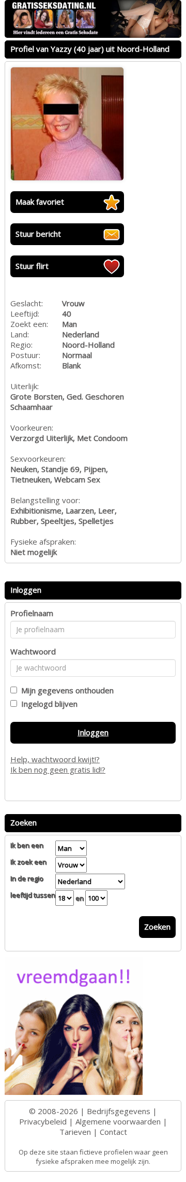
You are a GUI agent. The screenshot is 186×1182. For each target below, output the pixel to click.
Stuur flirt (32, 266)
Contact (113, 1132)
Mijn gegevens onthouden (65, 690)
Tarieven (75, 1132)
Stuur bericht (38, 234)
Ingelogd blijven (47, 704)
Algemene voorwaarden (118, 1121)
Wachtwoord (33, 651)
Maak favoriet (40, 201)
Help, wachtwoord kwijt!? (55, 759)
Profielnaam (31, 613)
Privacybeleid (43, 1121)
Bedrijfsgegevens (118, 1111)
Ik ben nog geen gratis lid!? (57, 769)
